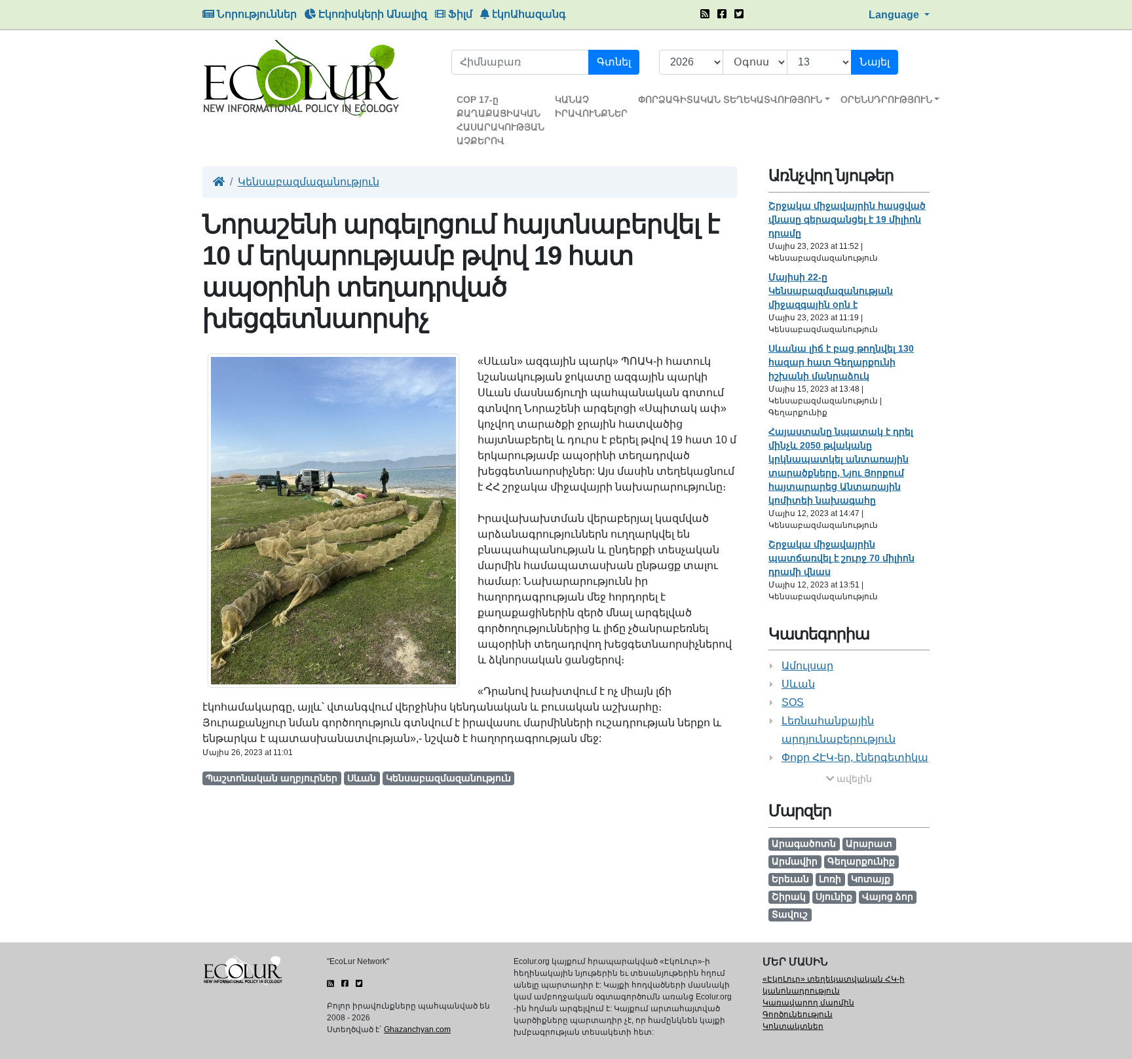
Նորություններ (255, 14)
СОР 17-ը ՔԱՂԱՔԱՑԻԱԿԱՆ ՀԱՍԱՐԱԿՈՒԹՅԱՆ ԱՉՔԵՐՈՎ (500, 120)
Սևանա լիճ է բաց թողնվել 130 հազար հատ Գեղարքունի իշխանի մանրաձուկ (841, 362)
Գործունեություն (798, 1014)
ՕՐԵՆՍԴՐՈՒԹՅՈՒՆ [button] (886, 99)
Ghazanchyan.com (417, 1029)
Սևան (798, 684)
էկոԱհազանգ (527, 14)
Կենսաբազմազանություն (308, 181)
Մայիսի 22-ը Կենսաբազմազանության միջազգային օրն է (830, 291)
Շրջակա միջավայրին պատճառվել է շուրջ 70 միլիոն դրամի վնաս (841, 558)
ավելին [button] (853, 778)
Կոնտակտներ (793, 1026)
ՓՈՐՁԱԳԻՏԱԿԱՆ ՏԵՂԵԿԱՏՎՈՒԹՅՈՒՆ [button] (730, 99)
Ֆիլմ (458, 14)
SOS (793, 702)
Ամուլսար (807, 665)
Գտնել (614, 61)
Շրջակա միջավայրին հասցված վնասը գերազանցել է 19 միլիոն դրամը (847, 219)
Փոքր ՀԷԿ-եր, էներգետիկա (855, 757)
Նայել (874, 61)
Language (895, 14)
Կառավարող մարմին (808, 1002)
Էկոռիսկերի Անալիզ (371, 14)
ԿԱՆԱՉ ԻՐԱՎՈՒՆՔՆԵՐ (591, 106)
